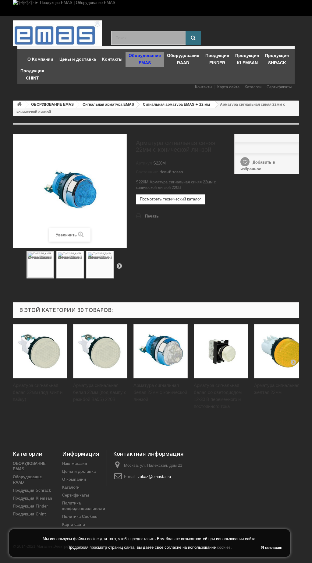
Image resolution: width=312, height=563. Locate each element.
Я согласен (271, 547)
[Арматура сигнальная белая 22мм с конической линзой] (160, 351)
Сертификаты (279, 87)
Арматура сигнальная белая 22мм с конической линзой (160, 392)
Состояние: (147, 172)
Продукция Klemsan (32, 498)
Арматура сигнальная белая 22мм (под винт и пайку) (37, 392)
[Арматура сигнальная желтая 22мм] (281, 351)
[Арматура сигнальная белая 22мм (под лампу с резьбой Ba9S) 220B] (100, 351)
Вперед (119, 266)
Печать (152, 216)
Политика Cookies (79, 516)
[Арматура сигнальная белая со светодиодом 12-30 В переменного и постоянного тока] (221, 351)
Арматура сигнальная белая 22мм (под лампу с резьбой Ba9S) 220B (99, 392)
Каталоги (253, 87)
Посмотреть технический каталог (170, 199)
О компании (74, 479)
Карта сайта (228, 87)
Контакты (203, 87)
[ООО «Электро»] (57, 33)
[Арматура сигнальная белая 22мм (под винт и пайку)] (40, 351)
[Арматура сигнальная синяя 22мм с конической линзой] (40, 264)
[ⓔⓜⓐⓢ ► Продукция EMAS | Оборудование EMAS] (156, 8)
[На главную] (19, 104)
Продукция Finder (30, 506)
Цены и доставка (79, 471)
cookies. (224, 547)
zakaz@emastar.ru (154, 476)
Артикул (144, 163)
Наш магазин (74, 463)
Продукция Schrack (32, 490)
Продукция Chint (29, 514)
